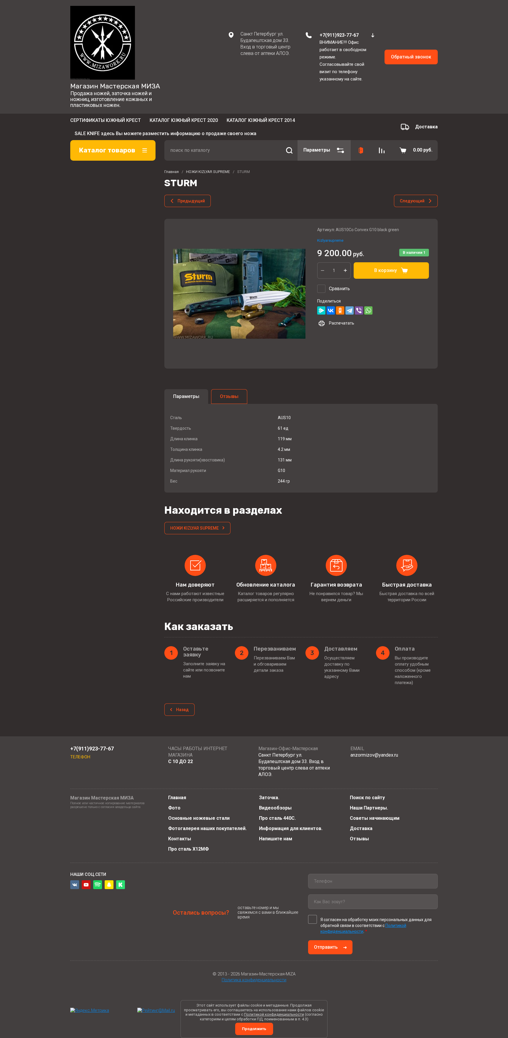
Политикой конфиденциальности (274, 1014)
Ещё (302, 122)
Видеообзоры (275, 808)
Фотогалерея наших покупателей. (207, 828)
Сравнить (339, 280)
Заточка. (269, 797)
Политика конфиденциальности (254, 979)
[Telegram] (349, 302)
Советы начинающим (375, 818)
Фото (174, 808)
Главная (177, 797)
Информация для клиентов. (290, 828)
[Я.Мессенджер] (321, 302)
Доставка (361, 828)
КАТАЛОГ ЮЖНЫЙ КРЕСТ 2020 (184, 122)
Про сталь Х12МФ (188, 849)
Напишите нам (275, 839)
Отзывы (359, 839)
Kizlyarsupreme (330, 232)
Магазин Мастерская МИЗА (115, 86)
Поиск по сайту (367, 797)
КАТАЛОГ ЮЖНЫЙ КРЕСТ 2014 (261, 122)
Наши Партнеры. (369, 808)
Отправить (326, 947)
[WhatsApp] (368, 302)
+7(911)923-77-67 (339, 35)
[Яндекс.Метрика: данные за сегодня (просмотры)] (89, 1011)
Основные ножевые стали (199, 818)
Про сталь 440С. (277, 818)
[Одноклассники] (340, 302)
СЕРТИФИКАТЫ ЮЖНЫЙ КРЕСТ (105, 122)
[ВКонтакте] (331, 302)
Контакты (179, 839)
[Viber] (359, 302)
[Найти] (289, 141)
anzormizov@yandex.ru (374, 755)
